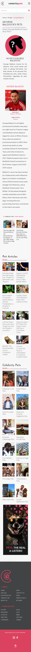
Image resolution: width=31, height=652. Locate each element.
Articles (4, 593)
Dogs (18, 609)
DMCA (18, 595)
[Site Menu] (29, 3)
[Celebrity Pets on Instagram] (14, 637)
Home (4, 17)
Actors (3, 609)
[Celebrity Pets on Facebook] (17, 637)
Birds (18, 614)
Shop (18, 590)
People (10, 17)
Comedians (4, 619)
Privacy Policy (21, 598)
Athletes (15, 119)
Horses (18, 619)
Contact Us (20, 593)
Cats (18, 612)
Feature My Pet (6, 595)
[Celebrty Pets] (15, 3)
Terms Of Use (5, 598)
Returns (19, 600)
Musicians (4, 612)
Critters (19, 617)
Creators (4, 617)
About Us (4, 600)
